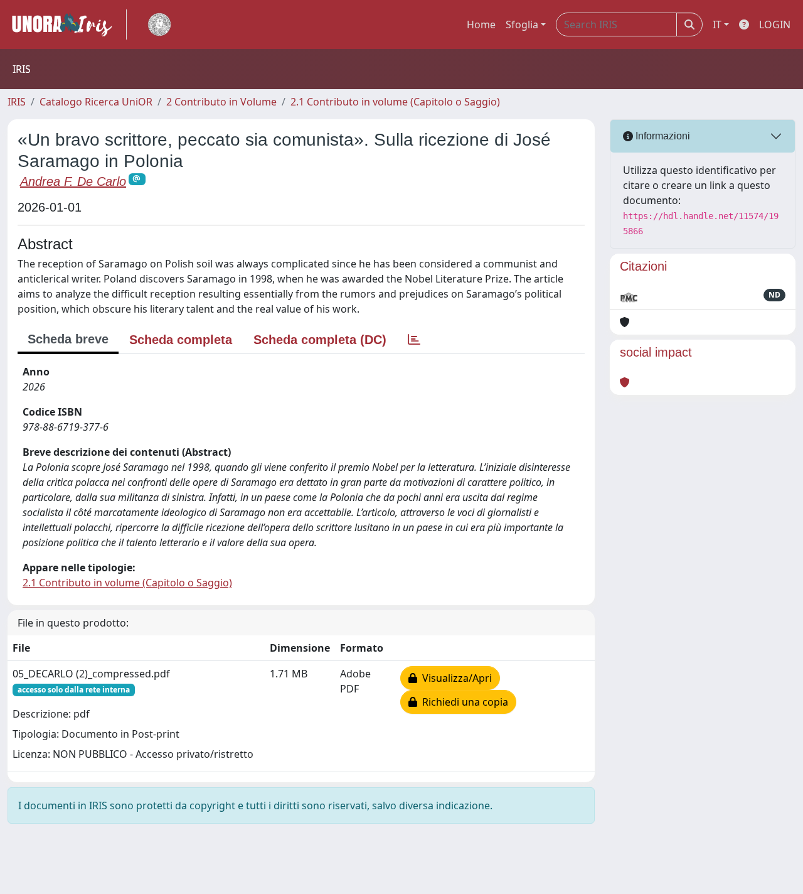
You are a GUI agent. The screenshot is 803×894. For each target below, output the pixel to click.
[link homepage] (67, 24)
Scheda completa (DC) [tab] (319, 340)
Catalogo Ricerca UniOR (96, 102)
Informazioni (661, 136)
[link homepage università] (159, 24)
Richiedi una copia (462, 702)
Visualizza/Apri (454, 678)
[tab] (414, 339)
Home (481, 24)
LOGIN (774, 24)
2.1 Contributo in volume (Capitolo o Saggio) (395, 102)
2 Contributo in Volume (221, 102)
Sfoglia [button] (522, 24)
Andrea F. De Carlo (73, 181)
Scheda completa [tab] (180, 340)
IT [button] (717, 24)
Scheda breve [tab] (68, 339)
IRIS (17, 102)
